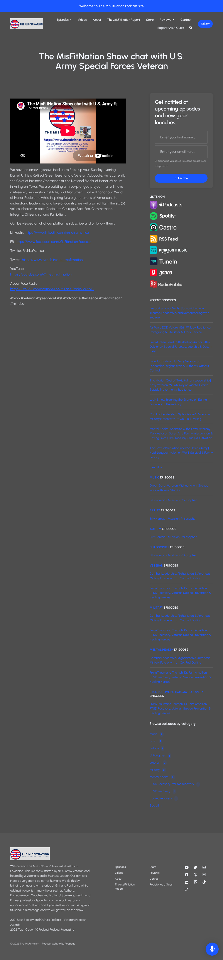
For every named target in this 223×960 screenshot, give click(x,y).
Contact (186, 20)
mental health (161, 650)
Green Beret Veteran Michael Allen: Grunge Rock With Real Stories (179, 488)
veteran (156, 565)
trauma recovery (163, 798)
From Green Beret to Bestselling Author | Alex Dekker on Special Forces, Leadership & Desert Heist (181, 346)
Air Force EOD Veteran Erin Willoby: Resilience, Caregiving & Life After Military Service (180, 330)
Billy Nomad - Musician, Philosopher (173, 500)
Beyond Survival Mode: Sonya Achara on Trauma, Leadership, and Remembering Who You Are (179, 312)
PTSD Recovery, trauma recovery (176, 692)
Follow (205, 24)
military (156, 607)
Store (150, 20)
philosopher (159, 547)
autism (155, 529)
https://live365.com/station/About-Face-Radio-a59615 (52, 289)
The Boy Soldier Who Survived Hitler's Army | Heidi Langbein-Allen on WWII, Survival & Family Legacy (181, 452)
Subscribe (181, 178)
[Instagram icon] (204, 867)
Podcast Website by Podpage (58, 943)
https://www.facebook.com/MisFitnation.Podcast (53, 242)
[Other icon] (186, 890)
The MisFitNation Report (123, 20)
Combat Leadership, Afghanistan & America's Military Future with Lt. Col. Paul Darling (180, 416)
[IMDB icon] (204, 875)
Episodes (63, 20)
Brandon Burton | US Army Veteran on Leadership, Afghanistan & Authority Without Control (179, 365)
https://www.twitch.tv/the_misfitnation (52, 260)
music (154, 477)
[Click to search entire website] (191, 28)
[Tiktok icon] (204, 882)
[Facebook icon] (186, 875)
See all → (156, 467)
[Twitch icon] (195, 882)
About (97, 20)
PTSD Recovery (162, 791)
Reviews (166, 20)
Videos (82, 20)
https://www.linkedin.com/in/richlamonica (57, 232)
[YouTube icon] (186, 867)
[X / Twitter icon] (195, 867)
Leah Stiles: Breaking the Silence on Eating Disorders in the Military (178, 402)
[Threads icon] (195, 875)
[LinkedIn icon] (186, 882)
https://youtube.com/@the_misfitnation (41, 274)
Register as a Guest (170, 28)
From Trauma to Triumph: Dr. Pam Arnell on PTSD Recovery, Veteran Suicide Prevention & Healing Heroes (180, 592)
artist (155, 510)
